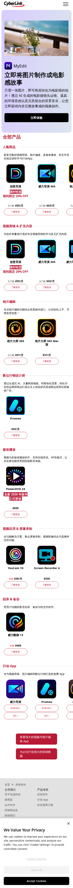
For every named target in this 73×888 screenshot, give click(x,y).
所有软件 (42, 794)
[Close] (68, 823)
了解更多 (15, 211)
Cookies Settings (36, 859)
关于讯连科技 (12, 794)
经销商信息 (11, 810)
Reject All (36, 870)
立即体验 (36, 118)
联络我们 (10, 815)
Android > (15, 708)
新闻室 (9, 799)
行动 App (42, 799)
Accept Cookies (36, 881)
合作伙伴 (10, 805)
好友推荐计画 (45, 805)
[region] (36, 853)
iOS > (15, 715)
